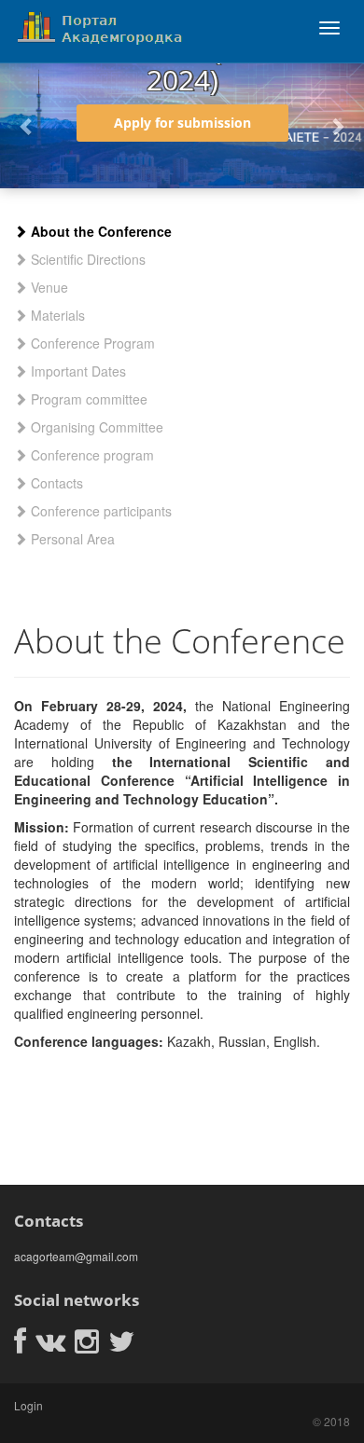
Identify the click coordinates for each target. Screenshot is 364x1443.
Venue (47, 287)
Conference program (90, 455)
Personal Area (71, 538)
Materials (56, 315)
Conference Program (91, 343)
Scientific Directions (86, 259)
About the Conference (99, 231)
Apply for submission (182, 122)
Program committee (87, 399)
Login (28, 1405)
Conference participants (99, 511)
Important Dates (76, 371)
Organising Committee (95, 427)
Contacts (55, 483)
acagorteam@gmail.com (76, 1256)
